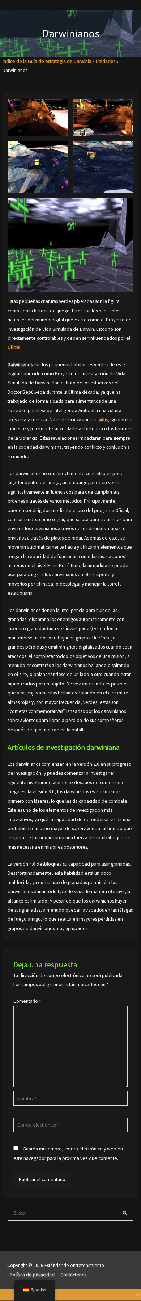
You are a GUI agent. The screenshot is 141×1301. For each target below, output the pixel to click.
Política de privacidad (32, 1275)
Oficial (14, 347)
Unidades (105, 61)
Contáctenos (73, 1275)
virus (103, 420)
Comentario (27, 1001)
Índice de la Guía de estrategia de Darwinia (47, 61)
